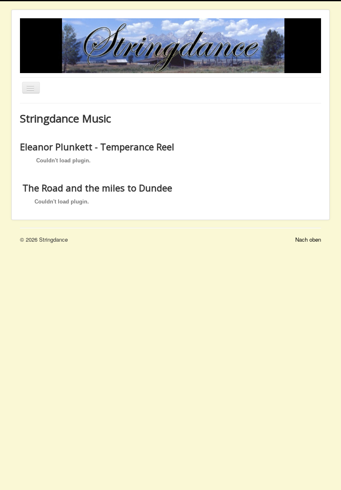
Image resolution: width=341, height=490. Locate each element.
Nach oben (308, 239)
